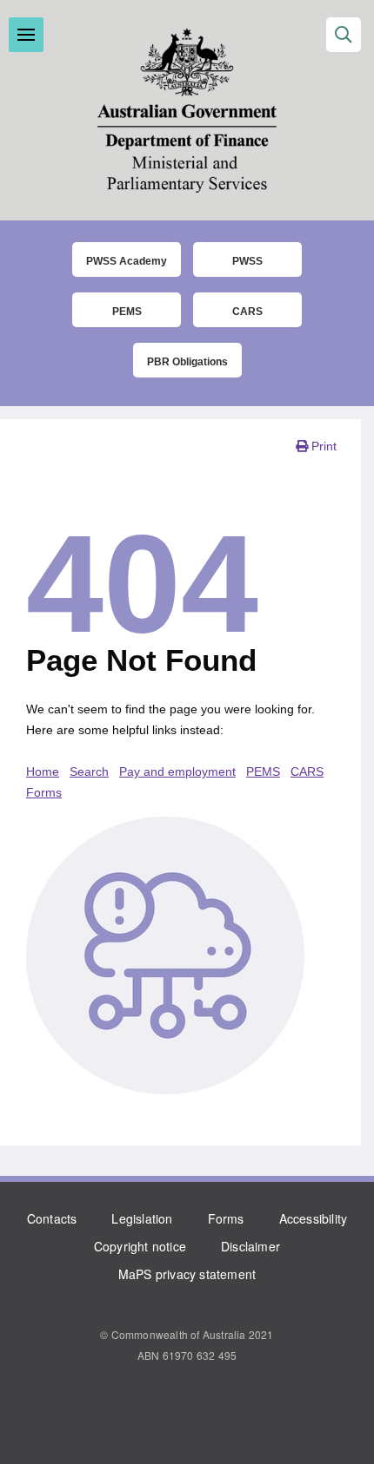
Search (89, 771)
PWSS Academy (126, 261)
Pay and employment (177, 771)
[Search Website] (343, 34)
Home (42, 771)
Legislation (141, 1218)
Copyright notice (140, 1246)
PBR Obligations (187, 362)
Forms (226, 1218)
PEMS (127, 311)
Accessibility (313, 1218)
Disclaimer (250, 1246)
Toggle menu (26, 34)
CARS (247, 311)
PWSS (247, 261)
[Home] (187, 110)
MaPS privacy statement (187, 1274)
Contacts (52, 1218)
